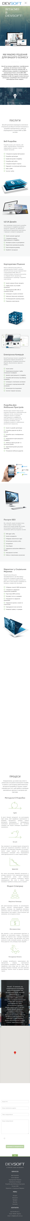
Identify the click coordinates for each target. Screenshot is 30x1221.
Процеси (15, 1200)
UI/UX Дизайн (15, 1177)
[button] (15, 1053)
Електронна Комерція (15, 1182)
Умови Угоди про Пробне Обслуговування (19, 1139)
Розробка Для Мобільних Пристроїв (15, 1184)
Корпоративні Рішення (15, 1180)
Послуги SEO (15, 1186)
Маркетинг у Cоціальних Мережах (15, 1188)
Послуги (15, 1195)
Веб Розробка (15, 1175)
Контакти (15, 1204)
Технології (15, 1198)
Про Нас (15, 1202)
